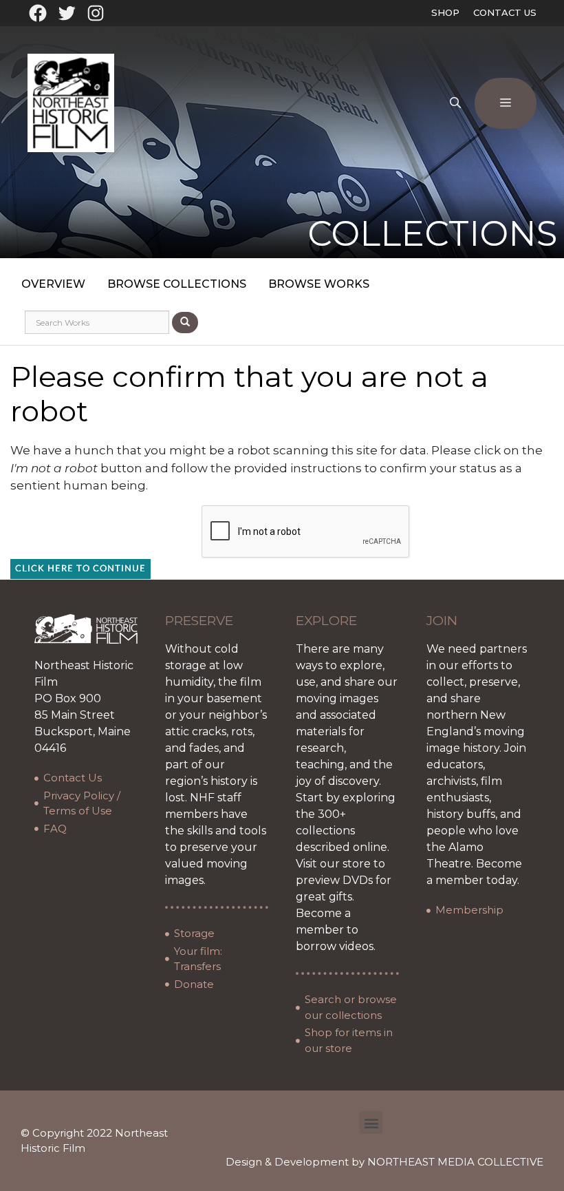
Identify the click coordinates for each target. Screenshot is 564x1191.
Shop (445, 12)
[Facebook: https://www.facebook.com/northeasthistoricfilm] (38, 13)
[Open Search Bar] (455, 103)
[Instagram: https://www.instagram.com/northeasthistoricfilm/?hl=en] (95, 13)
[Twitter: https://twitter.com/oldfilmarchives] (66, 13)
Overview (53, 284)
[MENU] (505, 103)
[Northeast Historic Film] (71, 102)
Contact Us (504, 12)
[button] (371, 1122)
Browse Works (318, 284)
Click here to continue (80, 569)
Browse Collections (176, 284)
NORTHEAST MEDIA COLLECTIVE (455, 1161)
